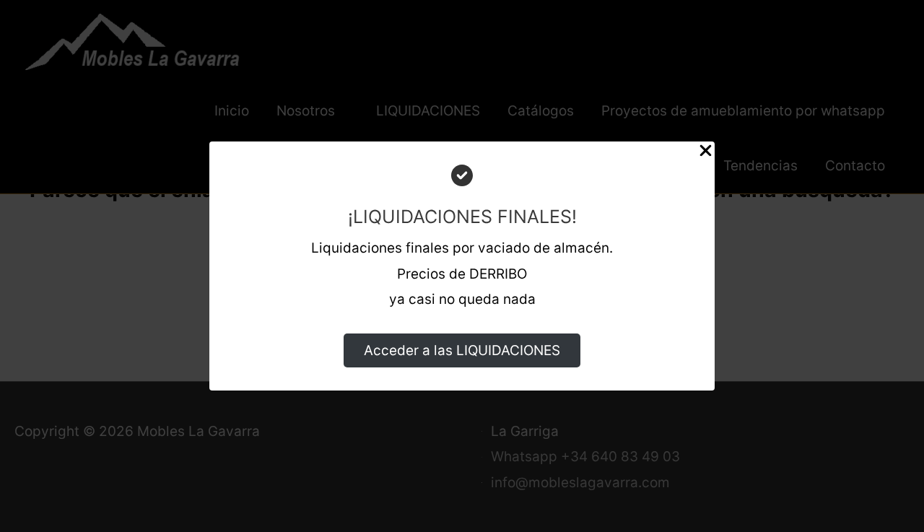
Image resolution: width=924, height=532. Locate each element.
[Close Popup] (706, 154)
